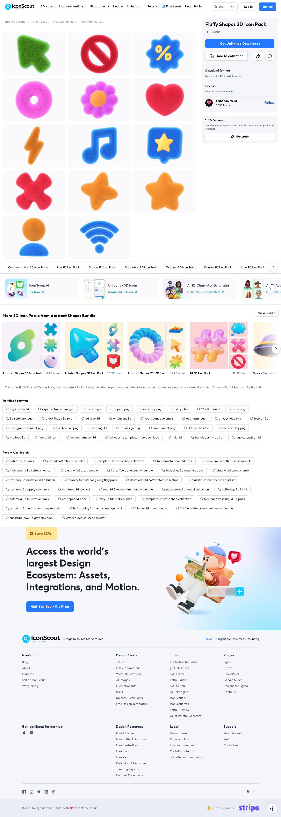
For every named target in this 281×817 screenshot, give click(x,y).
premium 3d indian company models (35, 508)
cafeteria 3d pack (22, 461)
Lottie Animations (128, 668)
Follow (269, 103)
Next (270, 289)
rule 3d (177, 437)
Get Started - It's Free (50, 607)
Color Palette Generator (186, 716)
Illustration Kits (126, 686)
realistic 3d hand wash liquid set (214, 480)
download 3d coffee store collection (154, 480)
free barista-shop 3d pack (174, 461)
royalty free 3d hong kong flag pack (93, 480)
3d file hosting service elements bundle (206, 508)
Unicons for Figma (236, 686)
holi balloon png (67, 428)
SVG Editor (177, 674)
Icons (119, 692)
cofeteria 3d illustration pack (29, 499)
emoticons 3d (122, 418)
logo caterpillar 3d (248, 437)
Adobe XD (230, 692)
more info (228, 91)
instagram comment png (26, 428)
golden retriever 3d (83, 437)
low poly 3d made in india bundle (33, 480)
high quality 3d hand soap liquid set (97, 508)
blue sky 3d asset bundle (81, 470)
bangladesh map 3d (209, 437)
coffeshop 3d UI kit (234, 489)
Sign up (267, 6)
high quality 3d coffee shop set (30, 470)
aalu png (239, 409)
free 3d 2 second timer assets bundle (128, 489)
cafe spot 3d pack (74, 499)
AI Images (123, 680)
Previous (11, 289)
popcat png (121, 409)
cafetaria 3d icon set (76, 489)
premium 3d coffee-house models (228, 461)
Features (28, 674)
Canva (228, 668)
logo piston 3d (19, 409)
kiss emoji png (152, 409)
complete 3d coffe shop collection (168, 499)
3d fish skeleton (198, 428)
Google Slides (233, 680)
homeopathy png (233, 428)
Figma (228, 662)
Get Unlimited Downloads (240, 43)
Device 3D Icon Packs (102, 267)
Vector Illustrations (128, 674)
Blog (25, 662)
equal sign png (130, 428)
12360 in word (210, 409)
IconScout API (179, 698)
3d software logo (21, 418)
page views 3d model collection (187, 489)
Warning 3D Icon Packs (181, 267)
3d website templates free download (134, 437)
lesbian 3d (261, 418)
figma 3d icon (47, 437)
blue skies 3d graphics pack (184, 470)
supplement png (164, 428)
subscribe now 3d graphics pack (31, 518)
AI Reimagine (179, 692)
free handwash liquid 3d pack (224, 499)
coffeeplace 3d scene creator (86, 518)
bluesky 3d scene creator (233, 470)
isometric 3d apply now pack (29, 489)
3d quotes (181, 409)
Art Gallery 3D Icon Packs (66, 22)
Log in (248, 6)
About (26, 668)
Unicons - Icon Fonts (129, 698)
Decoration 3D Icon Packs (141, 267)
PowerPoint (231, 674)
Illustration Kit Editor (184, 662)
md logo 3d (17, 437)
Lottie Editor (178, 680)
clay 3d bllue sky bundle (116, 499)
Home (6, 22)
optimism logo (196, 418)
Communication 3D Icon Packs (92, 22)
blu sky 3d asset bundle (151, 508)
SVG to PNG (178, 686)
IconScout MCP (180, 704)
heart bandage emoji (158, 418)
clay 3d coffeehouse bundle (65, 461)
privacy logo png (230, 418)
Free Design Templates (131, 704)
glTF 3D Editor (179, 668)
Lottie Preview (179, 710)
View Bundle (266, 313)
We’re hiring (30, 686)
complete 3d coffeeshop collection (121, 461)
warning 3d (99, 428)
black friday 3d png (59, 418)
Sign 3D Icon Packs (68, 267)
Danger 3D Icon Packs (218, 267)
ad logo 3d (92, 418)
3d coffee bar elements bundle (132, 470)
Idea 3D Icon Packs (253, 267)
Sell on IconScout (33, 680)
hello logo (94, 409)
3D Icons (19, 22)
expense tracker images (58, 409)
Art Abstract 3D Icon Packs (39, 22)
